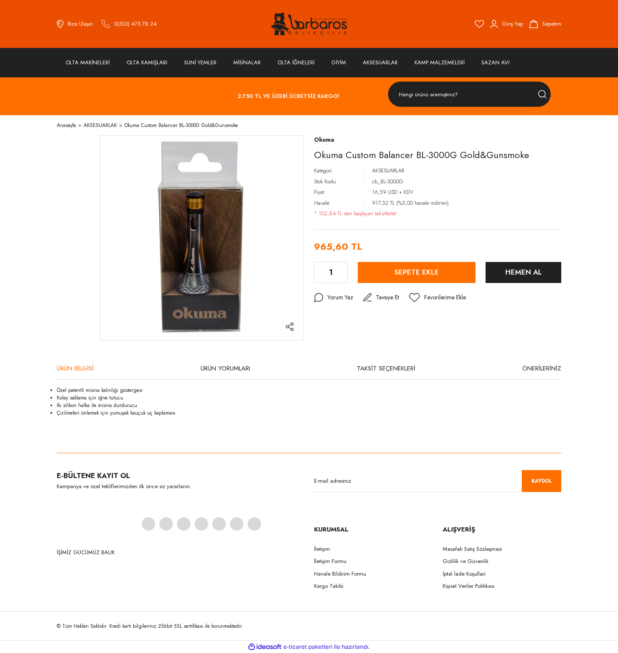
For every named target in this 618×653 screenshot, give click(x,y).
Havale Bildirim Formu (340, 574)
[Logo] (309, 24)
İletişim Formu (330, 561)
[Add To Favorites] (437, 297)
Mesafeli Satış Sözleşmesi (472, 549)
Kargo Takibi (328, 586)
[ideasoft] (265, 647)
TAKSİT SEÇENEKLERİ (386, 368)
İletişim (322, 549)
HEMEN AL (523, 272)
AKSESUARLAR (388, 170)
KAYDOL (541, 481)
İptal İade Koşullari (464, 574)
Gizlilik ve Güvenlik (466, 561)
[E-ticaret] (308, 646)
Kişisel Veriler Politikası (468, 586)
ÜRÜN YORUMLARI (225, 368)
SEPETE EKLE (416, 272)
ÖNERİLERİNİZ (541, 368)
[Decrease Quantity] (319, 272)
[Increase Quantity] (342, 272)
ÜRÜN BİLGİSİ (75, 368)
